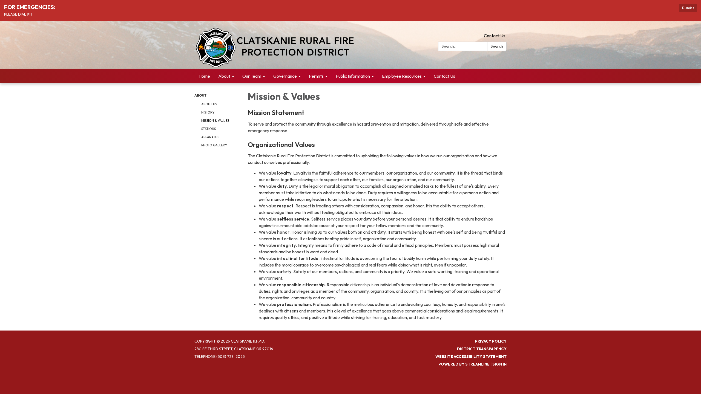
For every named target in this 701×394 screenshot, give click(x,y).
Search (497, 46)
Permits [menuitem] (316, 76)
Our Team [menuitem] (251, 76)
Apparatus (210, 137)
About (200, 95)
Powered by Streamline (464, 364)
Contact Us (494, 35)
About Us (209, 104)
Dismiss (688, 8)
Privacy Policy (491, 341)
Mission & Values (215, 120)
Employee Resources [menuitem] (402, 76)
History (207, 112)
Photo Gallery (214, 145)
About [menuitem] (224, 76)
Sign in (499, 364)
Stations (208, 129)
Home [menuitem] (204, 76)
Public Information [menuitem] (353, 76)
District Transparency (482, 348)
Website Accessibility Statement (471, 356)
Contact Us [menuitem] (444, 76)
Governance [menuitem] (285, 76)
